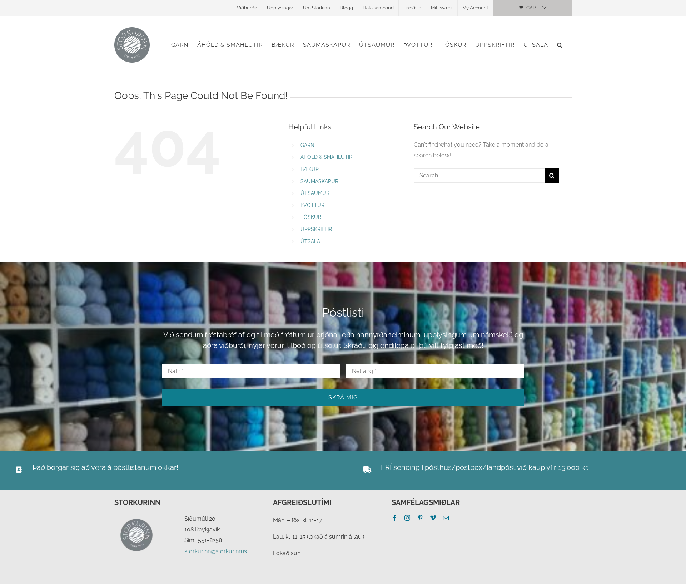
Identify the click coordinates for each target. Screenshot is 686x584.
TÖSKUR (310, 217)
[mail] (446, 518)
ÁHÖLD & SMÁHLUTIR (326, 157)
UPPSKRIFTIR (316, 229)
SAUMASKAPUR (319, 181)
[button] (560, 45)
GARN (307, 145)
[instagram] (407, 518)
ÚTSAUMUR (314, 193)
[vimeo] (433, 518)
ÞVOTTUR (312, 205)
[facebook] (394, 518)
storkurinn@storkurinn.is (215, 551)
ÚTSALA (310, 241)
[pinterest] (420, 518)
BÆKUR (309, 169)
